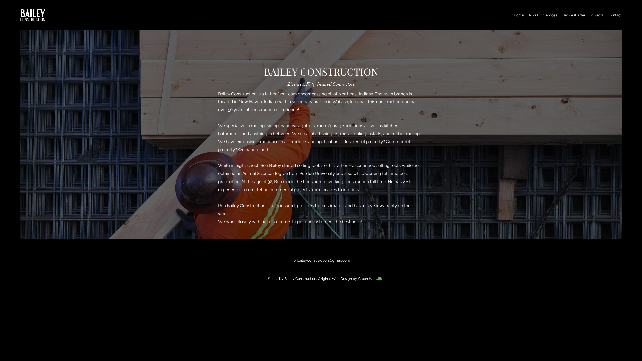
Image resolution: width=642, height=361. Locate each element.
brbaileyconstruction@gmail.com (321, 260)
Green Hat (366, 279)
